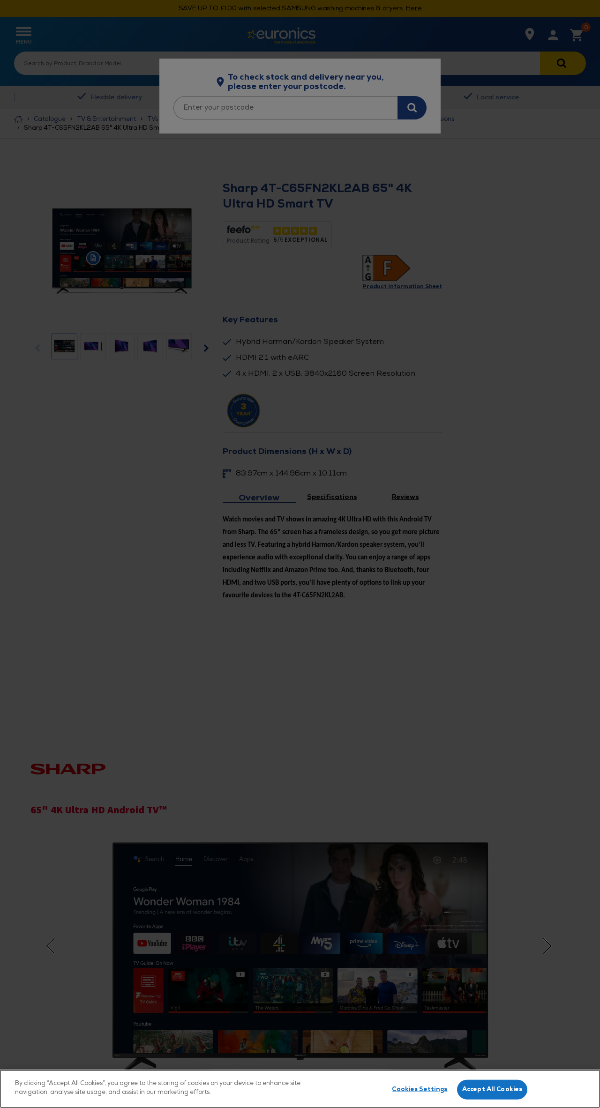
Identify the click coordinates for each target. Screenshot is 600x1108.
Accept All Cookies (492, 1089)
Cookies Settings (419, 1089)
